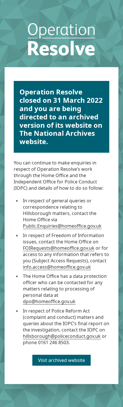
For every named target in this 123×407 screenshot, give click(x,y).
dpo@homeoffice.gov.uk (49, 301)
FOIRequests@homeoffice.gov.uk (58, 248)
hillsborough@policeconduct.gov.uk (62, 336)
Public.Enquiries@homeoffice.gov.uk (62, 226)
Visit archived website (61, 360)
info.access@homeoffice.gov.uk (57, 267)
